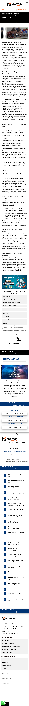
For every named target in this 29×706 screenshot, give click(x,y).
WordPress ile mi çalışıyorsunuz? (12, 549)
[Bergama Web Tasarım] (14, 33)
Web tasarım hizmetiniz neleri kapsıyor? (16, 481)
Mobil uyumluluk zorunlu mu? (16, 589)
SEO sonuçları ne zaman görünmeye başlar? (14, 584)
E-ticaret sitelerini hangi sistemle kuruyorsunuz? (14, 555)
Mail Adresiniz (5, 683)
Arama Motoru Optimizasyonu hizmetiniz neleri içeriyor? (16, 498)
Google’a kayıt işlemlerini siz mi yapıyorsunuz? (16, 521)
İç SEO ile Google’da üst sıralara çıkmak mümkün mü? (16, 504)
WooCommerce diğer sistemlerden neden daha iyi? (16, 492)
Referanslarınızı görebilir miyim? (14, 475)
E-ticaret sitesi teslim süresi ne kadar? (15, 510)
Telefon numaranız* (6, 678)
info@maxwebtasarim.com (21, 22)
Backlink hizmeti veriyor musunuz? (14, 566)
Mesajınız (4, 688)
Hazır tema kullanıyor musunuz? (13, 487)
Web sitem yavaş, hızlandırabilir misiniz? (14, 527)
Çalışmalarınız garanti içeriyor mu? (16, 599)
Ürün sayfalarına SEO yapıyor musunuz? (16, 561)
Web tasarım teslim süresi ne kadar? (16, 572)
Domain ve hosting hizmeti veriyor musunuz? (15, 516)
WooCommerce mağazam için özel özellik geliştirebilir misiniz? (16, 534)
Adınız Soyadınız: (6, 673)
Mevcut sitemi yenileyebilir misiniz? (15, 594)
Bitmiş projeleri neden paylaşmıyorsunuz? (14, 543)
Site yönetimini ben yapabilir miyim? (16, 578)
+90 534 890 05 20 (22, 20)
